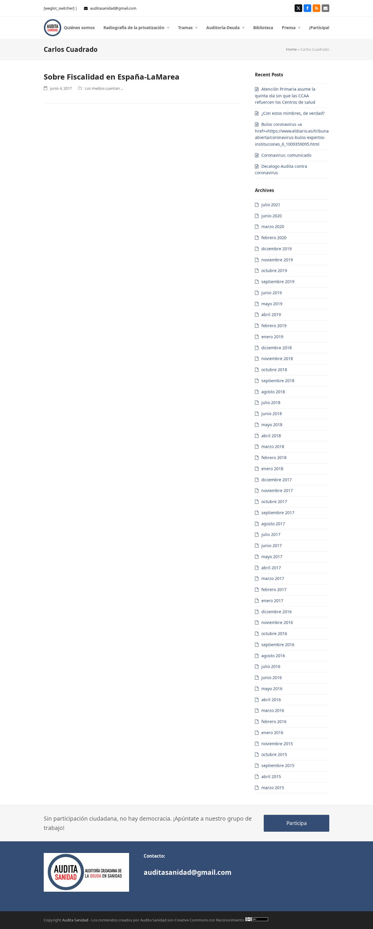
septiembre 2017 (277, 512)
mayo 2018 (271, 424)
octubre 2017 (274, 501)
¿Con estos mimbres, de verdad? (293, 113)
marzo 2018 (272, 446)
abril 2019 (271, 314)
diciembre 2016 (276, 611)
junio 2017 (271, 545)
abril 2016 (271, 699)
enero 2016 (272, 732)
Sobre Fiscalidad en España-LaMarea (112, 76)
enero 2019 (272, 336)
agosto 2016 (273, 655)
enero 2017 (272, 600)
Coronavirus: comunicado (286, 155)
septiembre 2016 (277, 644)
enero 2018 (272, 468)
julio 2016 (270, 666)
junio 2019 (271, 292)
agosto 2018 (273, 391)
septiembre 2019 (277, 281)
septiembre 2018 (277, 380)
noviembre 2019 (277, 259)
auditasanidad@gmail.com (113, 8)
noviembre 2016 (277, 622)
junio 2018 (271, 413)
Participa (296, 823)
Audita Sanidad (75, 920)
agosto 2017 (273, 523)
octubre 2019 (274, 270)
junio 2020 (271, 215)
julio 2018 (270, 402)
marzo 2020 (272, 226)
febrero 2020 (273, 237)
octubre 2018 (274, 369)
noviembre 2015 (277, 743)
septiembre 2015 (277, 765)
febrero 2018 (273, 457)
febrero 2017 (273, 589)
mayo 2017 (271, 556)
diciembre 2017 (276, 479)
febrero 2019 (273, 325)
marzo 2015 (272, 787)
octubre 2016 (274, 633)
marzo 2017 (272, 578)
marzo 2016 (272, 710)
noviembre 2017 (277, 490)
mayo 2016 (271, 688)
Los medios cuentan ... (104, 88)
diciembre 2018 (276, 347)
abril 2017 (271, 567)
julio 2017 (270, 534)
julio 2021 (270, 204)
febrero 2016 (273, 721)
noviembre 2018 (277, 358)
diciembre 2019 (276, 248)
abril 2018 (271, 435)
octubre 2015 (274, 754)
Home (291, 49)
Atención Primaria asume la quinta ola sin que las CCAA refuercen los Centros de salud (285, 95)
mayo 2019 (271, 303)
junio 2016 (271, 677)
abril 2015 (271, 776)
